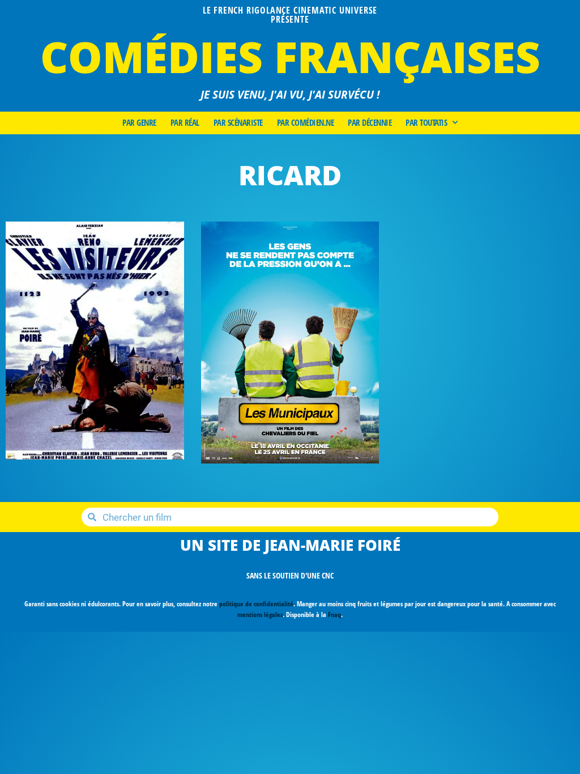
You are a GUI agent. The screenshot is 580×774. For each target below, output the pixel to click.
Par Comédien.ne (305, 123)
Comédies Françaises (290, 56)
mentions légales (260, 614)
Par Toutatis (426, 123)
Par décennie (369, 123)
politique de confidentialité (256, 603)
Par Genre (139, 123)
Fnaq (334, 614)
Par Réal (184, 123)
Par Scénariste (238, 123)
